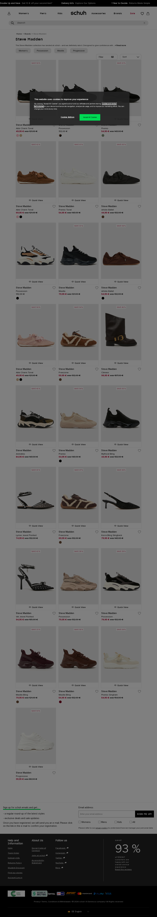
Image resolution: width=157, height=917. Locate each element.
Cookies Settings (67, 117)
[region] (79, 108)
